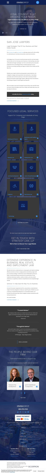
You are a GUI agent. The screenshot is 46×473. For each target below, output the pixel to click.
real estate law (20, 52)
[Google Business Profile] (18, 412)
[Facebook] (20, 412)
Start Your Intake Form (23, 248)
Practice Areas (23, 436)
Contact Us (23, 29)
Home (23, 430)
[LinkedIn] (25, 412)
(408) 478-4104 (17, 94)
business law (12, 52)
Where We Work (23, 439)
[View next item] (25, 393)
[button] (6, 33)
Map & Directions (14, 456)
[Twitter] (23, 412)
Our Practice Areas (23, 222)
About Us (23, 433)
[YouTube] (28, 412)
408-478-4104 (23, 409)
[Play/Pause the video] (3, 33)
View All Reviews (23, 342)
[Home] (22, 2)
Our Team (23, 397)
